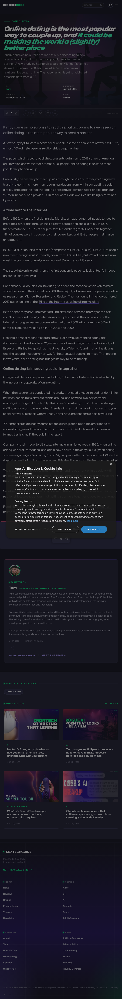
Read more (72, 520)
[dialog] (61, 499)
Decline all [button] (65, 529)
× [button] (111, 464)
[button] (25, 529)
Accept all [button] (94, 529)
